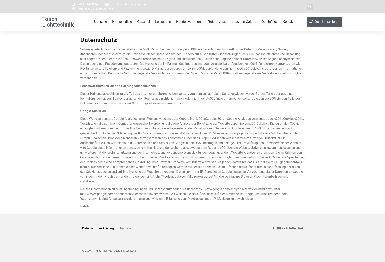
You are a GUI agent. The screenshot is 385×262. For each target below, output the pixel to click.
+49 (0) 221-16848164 (287, 228)
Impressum (128, 228)
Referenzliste (217, 21)
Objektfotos (269, 21)
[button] (310, 7)
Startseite (100, 21)
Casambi (143, 21)
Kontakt (288, 21)
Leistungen (163, 21)
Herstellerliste (122, 21)
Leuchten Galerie (244, 21)
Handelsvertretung (189, 21)
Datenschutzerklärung (98, 228)
